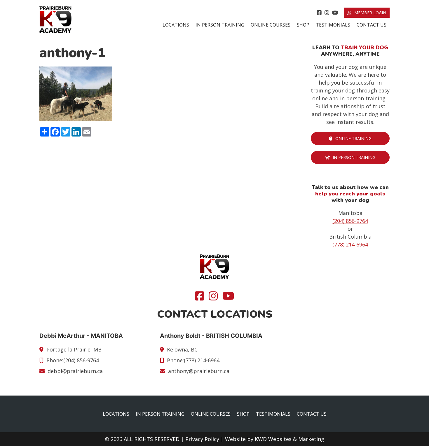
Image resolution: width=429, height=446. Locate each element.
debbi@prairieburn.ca (75, 371)
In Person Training (220, 25)
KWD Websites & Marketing (289, 438)
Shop (303, 25)
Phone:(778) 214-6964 (193, 360)
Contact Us (371, 25)
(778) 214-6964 (350, 244)
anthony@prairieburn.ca (198, 371)
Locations (176, 25)
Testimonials (333, 25)
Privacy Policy (202, 438)
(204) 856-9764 (350, 220)
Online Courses (270, 25)
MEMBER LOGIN (370, 12)
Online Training (353, 138)
